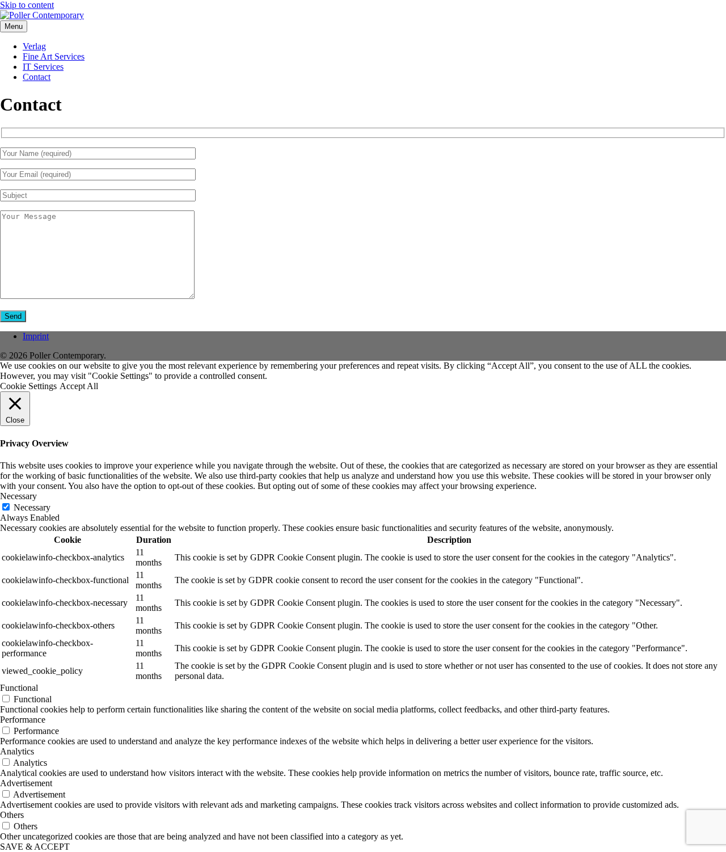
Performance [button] (22, 719)
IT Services (43, 66)
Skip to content (27, 5)
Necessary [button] (18, 496)
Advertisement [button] (26, 783)
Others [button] (12, 815)
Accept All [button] (79, 386)
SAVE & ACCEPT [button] (35, 846)
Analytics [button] (17, 751)
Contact (36, 77)
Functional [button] (19, 688)
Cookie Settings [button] (28, 386)
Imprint (36, 336)
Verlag (34, 46)
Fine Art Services (54, 56)
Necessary (32, 507)
